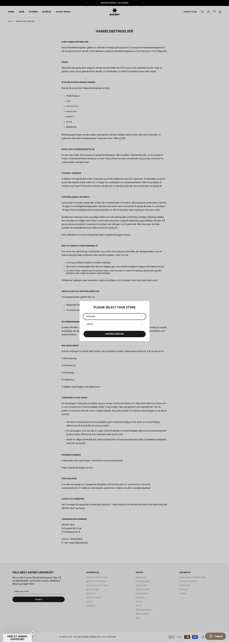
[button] (17, 638)
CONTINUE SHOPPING (114, 334)
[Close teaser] (32, 633)
